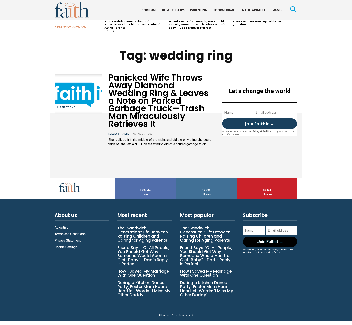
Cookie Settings (66, 247)
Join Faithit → (259, 123)
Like (145, 179)
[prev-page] (107, 31)
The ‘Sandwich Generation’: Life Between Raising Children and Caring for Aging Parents (133, 24)
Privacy (236, 134)
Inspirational (67, 107)
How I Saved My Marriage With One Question (256, 23)
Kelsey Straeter (119, 133)
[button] (293, 10)
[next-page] (113, 31)
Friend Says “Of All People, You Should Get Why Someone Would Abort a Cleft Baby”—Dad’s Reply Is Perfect (196, 24)
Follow (206, 179)
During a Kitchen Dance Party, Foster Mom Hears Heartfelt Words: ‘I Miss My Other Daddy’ (143, 289)
